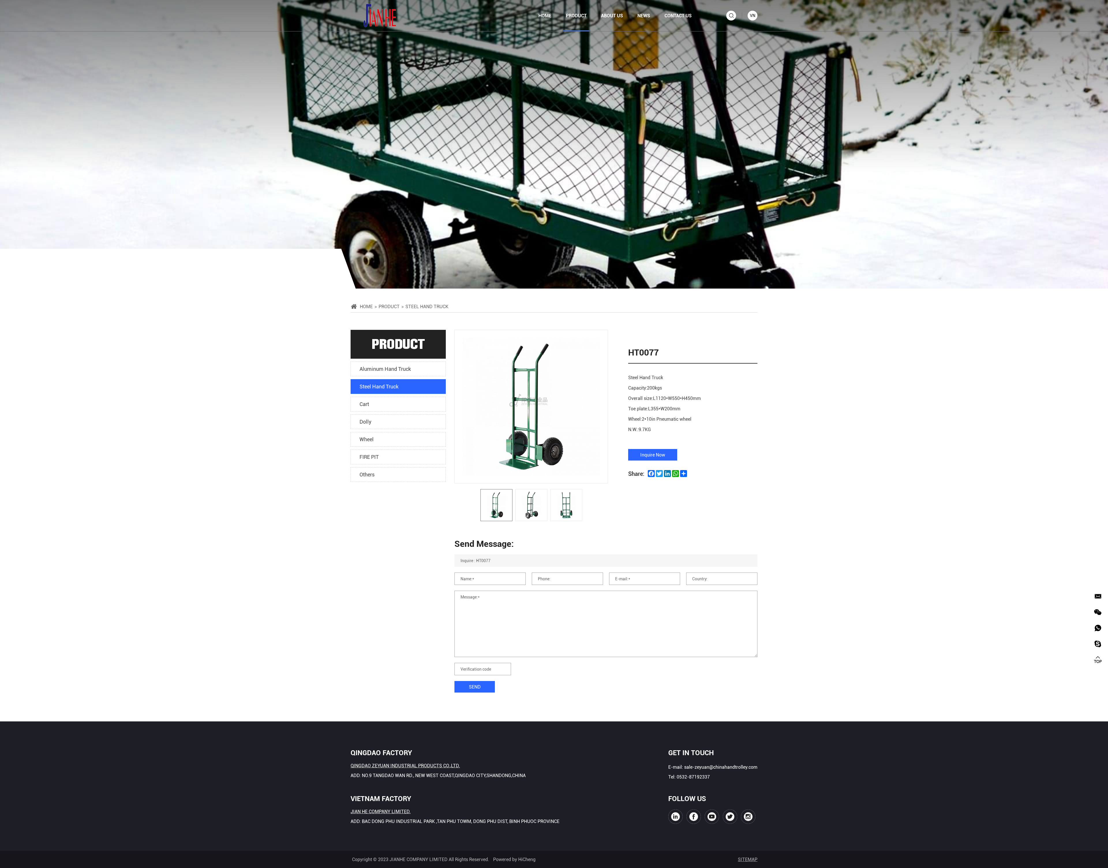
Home (366, 306)
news (643, 15)
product (576, 15)
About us (612, 15)
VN (752, 15)
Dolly (365, 421)
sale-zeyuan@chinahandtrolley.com (720, 767)
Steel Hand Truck (379, 386)
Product (389, 306)
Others (367, 474)
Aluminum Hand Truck (385, 368)
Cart (364, 404)
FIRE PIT (369, 456)
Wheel (367, 439)
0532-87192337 (693, 777)
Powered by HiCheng (514, 859)
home (544, 15)
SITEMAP (747, 859)
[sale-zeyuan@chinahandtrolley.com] (1098, 596)
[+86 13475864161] (1098, 628)
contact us (678, 15)
